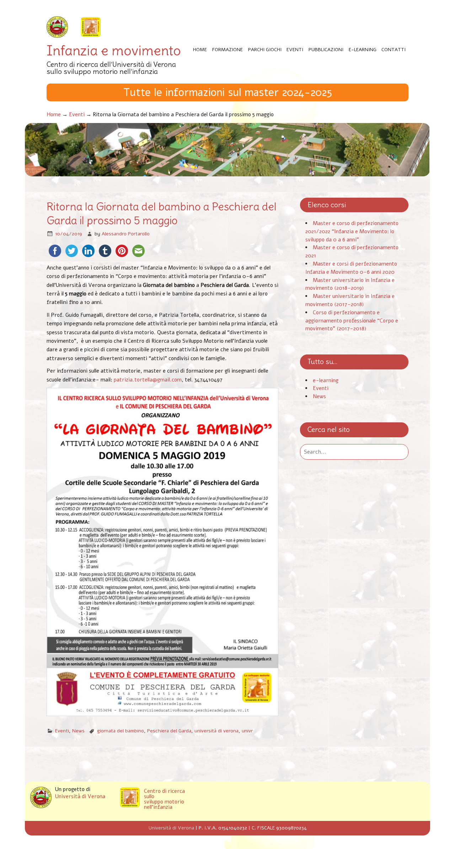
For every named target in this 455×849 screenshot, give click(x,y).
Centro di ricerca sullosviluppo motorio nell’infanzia (164, 799)
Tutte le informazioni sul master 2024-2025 (227, 92)
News (78, 730)
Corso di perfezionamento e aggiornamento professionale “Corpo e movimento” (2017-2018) (351, 320)
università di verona (216, 730)
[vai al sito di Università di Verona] (57, 27)
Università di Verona (80, 796)
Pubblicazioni (326, 49)
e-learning (325, 380)
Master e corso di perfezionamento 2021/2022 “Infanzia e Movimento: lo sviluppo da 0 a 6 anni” (351, 231)
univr (247, 730)
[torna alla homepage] (90, 27)
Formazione (227, 49)
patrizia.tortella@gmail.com (148, 379)
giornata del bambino (120, 730)
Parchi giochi (265, 49)
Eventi (295, 49)
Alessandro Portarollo (126, 233)
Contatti (393, 49)
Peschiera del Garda (169, 730)
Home (200, 49)
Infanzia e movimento (114, 50)
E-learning (362, 49)
